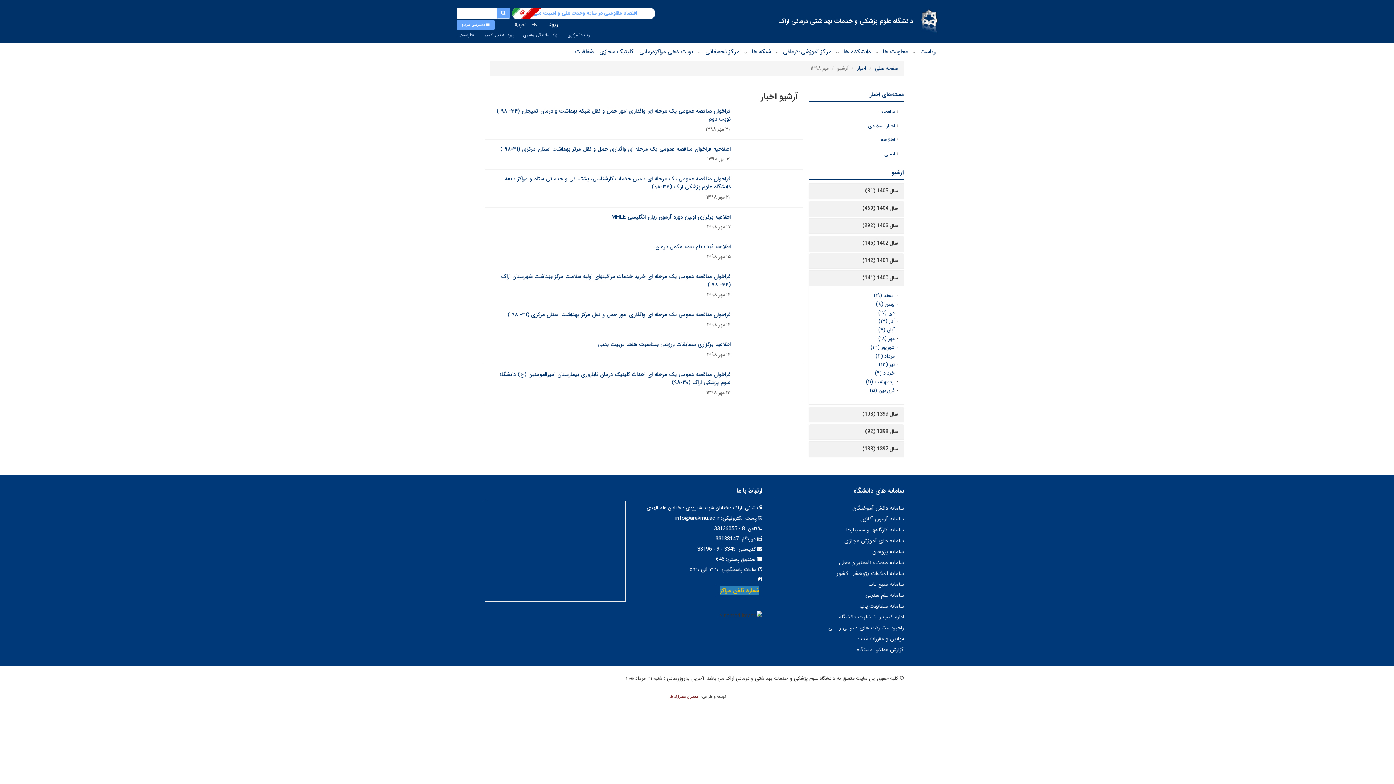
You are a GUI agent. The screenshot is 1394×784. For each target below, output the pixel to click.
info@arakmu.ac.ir (697, 518)
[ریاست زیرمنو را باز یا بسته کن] (914, 52)
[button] (476, 25)
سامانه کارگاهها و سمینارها (875, 530)
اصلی (889, 154)
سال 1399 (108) (880, 414)
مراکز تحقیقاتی (722, 51)
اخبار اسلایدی (881, 126)
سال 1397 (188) (880, 449)
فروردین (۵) (882, 391)
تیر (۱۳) (887, 364)
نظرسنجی (465, 35)
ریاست (928, 51)
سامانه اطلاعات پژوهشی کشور (870, 573)
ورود (554, 24)
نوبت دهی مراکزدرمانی (666, 51)
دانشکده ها (857, 51)
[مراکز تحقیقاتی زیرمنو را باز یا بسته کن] (699, 52)
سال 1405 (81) (881, 191)
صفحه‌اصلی (886, 68)
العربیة (520, 25)
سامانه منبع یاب (886, 584)
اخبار (861, 68)
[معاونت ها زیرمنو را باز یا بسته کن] (877, 52)
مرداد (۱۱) (885, 356)
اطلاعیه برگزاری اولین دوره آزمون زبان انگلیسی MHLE (671, 217)
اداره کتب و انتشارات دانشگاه (871, 617)
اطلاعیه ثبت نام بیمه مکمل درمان (693, 246)
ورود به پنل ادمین (498, 35)
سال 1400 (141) (880, 278)
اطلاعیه (888, 140)
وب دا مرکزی (579, 35)
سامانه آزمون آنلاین (882, 519)
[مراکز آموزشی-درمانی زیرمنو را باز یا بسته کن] (777, 52)
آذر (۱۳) (887, 321)
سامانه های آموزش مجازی (874, 540)
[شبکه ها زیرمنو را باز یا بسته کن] (745, 52)
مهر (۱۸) (886, 339)
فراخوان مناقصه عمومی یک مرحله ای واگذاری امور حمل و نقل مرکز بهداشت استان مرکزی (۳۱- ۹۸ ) (619, 314)
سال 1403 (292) (880, 226)
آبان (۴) (886, 330)
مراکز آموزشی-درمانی (807, 51)
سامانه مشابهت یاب (882, 606)
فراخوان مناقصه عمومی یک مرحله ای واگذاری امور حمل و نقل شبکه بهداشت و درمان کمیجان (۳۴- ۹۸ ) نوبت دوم (614, 115)
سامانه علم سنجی (884, 595)
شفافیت (584, 51)
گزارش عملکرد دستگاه (880, 649)
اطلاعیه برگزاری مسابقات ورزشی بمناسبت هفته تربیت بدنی (664, 344)
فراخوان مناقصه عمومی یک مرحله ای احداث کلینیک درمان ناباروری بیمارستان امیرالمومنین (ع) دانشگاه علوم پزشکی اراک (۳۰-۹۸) (615, 378)
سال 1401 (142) (880, 261)
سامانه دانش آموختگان (878, 508)
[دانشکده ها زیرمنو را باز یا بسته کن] (837, 52)
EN (534, 25)
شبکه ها (761, 51)
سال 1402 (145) (880, 243)
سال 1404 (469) (880, 208)
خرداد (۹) (885, 373)
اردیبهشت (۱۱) (880, 382)
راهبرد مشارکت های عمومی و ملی (866, 628)
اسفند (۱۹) (884, 295)
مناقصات (886, 112)
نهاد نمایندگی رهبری (541, 35)
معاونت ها (895, 51)
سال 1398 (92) (881, 432)
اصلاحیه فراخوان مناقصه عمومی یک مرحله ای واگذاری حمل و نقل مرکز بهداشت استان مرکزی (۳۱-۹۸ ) (615, 149)
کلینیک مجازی (616, 51)
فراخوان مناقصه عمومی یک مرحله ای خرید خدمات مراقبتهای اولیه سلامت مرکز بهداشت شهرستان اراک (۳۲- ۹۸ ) (616, 280)
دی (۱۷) (886, 313)
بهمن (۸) (885, 304)
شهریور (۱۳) (883, 347)
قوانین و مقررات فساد (880, 638)
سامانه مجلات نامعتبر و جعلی (871, 562)
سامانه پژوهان (888, 551)
